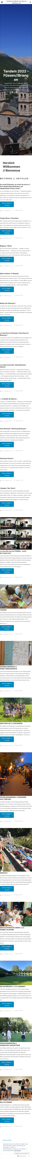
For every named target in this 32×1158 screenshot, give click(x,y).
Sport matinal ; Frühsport (9, 273)
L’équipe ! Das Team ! (8, 488)
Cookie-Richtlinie (17, 1150)
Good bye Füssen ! (7, 458)
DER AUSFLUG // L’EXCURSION (11, 723)
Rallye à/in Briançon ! (8, 303)
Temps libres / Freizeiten (9, 218)
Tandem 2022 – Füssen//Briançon (16, 75)
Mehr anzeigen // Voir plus (7, 204)
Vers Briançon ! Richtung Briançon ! (13, 429)
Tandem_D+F (8, 210)
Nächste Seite (7, 1140)
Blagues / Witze (6, 246)
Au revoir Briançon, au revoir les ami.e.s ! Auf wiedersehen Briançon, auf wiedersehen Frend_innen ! (15, 186)
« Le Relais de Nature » (8, 399)
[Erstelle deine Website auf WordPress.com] (16, 2)
